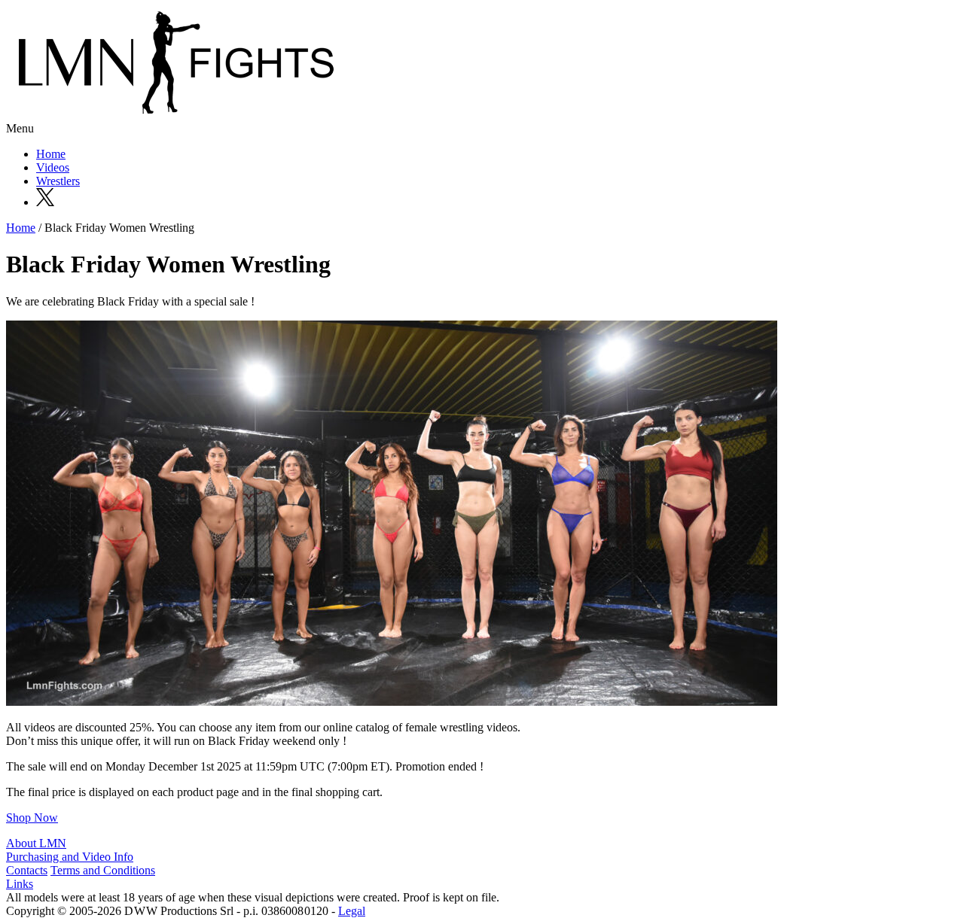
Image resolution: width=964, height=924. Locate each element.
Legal (351, 910)
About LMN (36, 843)
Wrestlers (58, 181)
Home (51, 153)
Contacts (26, 870)
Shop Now (32, 817)
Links (19, 883)
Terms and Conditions (102, 870)
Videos (52, 167)
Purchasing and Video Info (69, 856)
